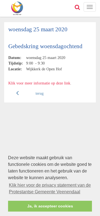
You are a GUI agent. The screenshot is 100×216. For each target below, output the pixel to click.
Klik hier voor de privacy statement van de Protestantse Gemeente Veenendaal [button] (50, 188)
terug (40, 93)
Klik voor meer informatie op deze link (39, 83)
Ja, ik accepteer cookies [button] (50, 206)
